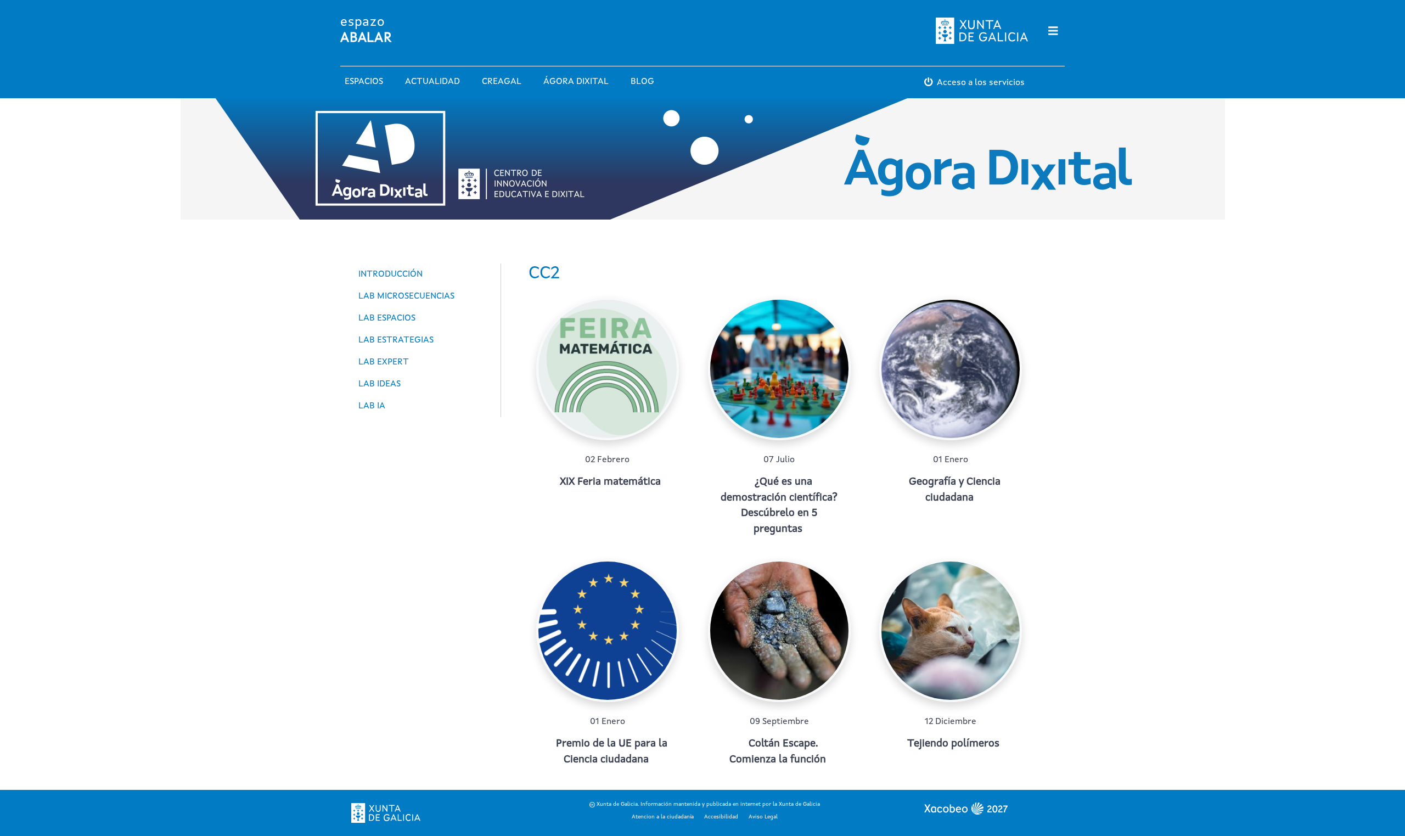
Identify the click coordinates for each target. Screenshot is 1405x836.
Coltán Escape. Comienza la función (777, 752)
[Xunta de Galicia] (385, 813)
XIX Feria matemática (610, 482)
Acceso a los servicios (981, 82)
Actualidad (432, 81)
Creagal (501, 81)
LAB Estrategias (396, 340)
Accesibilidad (721, 817)
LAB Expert (383, 362)
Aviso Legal (763, 817)
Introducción (390, 274)
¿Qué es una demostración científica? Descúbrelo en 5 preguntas (779, 506)
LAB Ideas (379, 384)
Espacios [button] (364, 81)
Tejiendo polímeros (953, 744)
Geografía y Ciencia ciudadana (955, 490)
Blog (642, 81)
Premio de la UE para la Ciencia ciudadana (611, 752)
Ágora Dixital (576, 81)
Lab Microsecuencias (406, 296)
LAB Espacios (386, 318)
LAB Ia (371, 406)
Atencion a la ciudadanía (663, 817)
